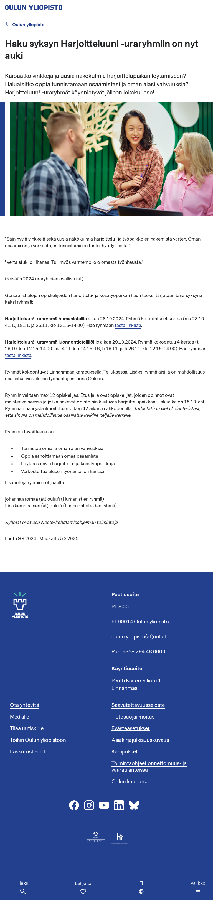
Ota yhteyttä (24, 705)
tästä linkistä (128, 326)
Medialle (19, 716)
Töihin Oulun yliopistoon (38, 740)
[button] (198, 887)
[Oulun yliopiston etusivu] (51, 6)
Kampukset (124, 751)
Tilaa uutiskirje (27, 728)
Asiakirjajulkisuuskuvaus (140, 740)
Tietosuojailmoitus (132, 716)
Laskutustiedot (27, 751)
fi (142, 890)
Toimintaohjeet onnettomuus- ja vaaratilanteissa (149, 767)
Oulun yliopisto (28, 25)
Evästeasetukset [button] (130, 728)
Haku (22, 883)
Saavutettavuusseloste (138, 705)
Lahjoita (83, 884)
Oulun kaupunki (129, 781)
